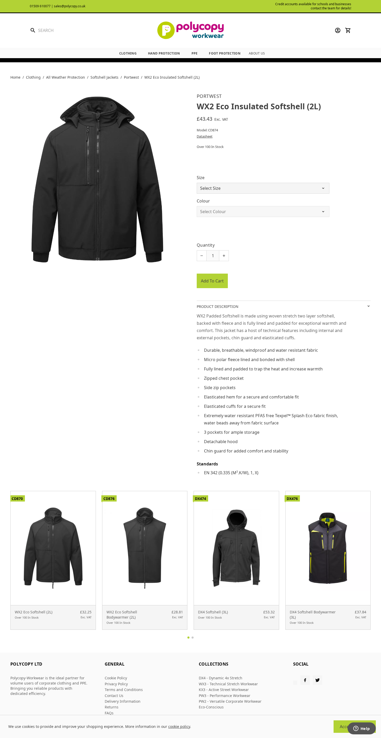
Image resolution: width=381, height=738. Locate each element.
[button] (188, 638)
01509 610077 (40, 6)
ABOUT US (257, 53)
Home (15, 77)
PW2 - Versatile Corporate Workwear (230, 701)
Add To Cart (212, 281)
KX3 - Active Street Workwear (224, 689)
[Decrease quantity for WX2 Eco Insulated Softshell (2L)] (202, 255)
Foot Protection (225, 53)
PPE (195, 53)
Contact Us (114, 695)
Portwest (131, 77)
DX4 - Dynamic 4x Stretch (220, 677)
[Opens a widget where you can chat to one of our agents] (361, 728)
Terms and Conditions (124, 689)
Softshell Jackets (104, 77)
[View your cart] (348, 30)
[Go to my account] (338, 30)
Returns (111, 707)
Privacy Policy (116, 683)
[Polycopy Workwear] (190, 30)
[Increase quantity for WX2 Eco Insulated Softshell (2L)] (224, 255)
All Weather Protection (65, 77)
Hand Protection (164, 53)
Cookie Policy (116, 677)
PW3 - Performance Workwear (224, 695)
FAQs (109, 712)
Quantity (206, 245)
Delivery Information (122, 701)
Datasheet (205, 136)
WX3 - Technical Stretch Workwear (228, 683)
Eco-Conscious (211, 707)
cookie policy (179, 726)
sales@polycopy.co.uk (69, 6)
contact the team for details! (331, 8)
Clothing (128, 53)
